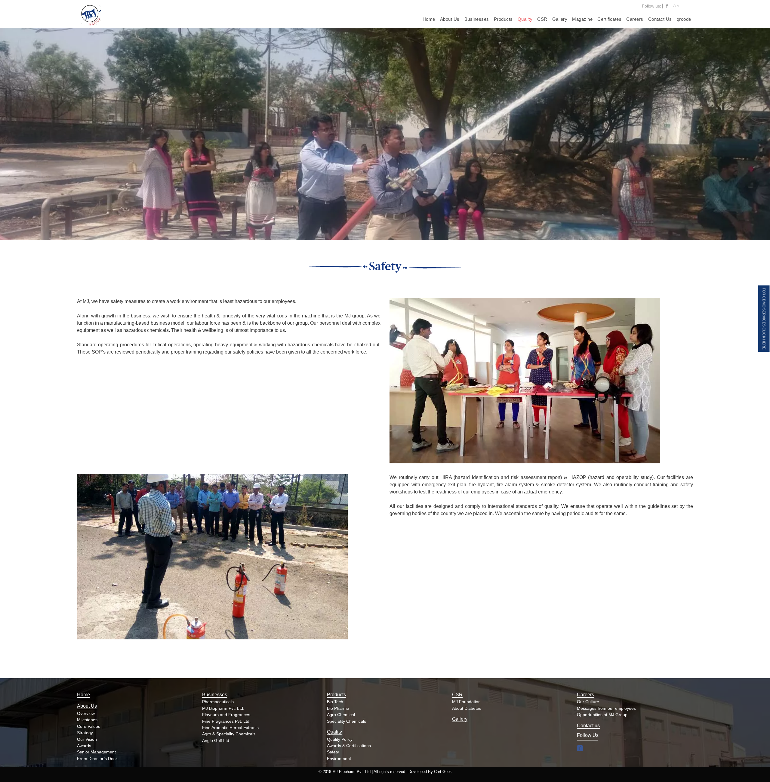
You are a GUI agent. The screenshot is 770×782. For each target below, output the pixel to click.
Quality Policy (340, 739)
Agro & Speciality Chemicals (228, 733)
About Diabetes (466, 708)
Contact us (588, 725)
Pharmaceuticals (218, 701)
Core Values (88, 726)
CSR (542, 19)
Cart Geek (443, 771)
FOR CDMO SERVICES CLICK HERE (764, 318)
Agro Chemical (341, 714)
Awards (84, 745)
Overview (86, 713)
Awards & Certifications (349, 745)
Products (503, 19)
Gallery (560, 19)
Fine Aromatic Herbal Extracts (230, 727)
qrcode (684, 19)
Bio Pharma (338, 708)
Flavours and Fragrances (226, 714)
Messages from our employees (606, 708)
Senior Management (96, 752)
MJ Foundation (466, 701)
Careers (634, 19)
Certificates (609, 19)
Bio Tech (335, 701)
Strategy (85, 732)
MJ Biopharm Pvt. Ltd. (223, 708)
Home (429, 19)
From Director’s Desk (97, 758)
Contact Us (660, 19)
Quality (525, 19)
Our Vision (87, 739)
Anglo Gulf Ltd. (216, 740)
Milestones (87, 719)
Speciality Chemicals (346, 721)
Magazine (582, 19)
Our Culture (588, 701)
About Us (450, 19)
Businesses (476, 19)
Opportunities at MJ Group (602, 714)
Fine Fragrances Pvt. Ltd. (226, 721)
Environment (339, 758)
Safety (333, 752)
